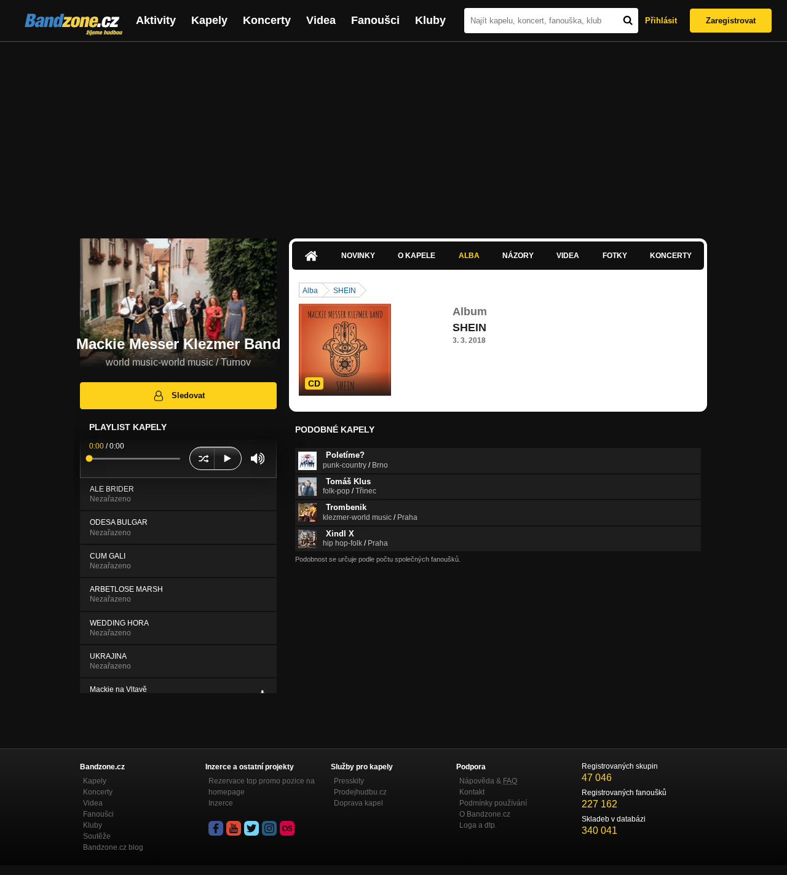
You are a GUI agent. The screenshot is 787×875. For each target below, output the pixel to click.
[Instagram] (269, 828)
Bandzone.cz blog (113, 847)
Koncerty (267, 20)
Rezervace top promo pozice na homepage (261, 786)
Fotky (615, 255)
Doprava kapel (358, 803)
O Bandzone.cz (484, 814)
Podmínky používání (493, 803)
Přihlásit (661, 20)
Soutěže (97, 836)
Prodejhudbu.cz (360, 792)
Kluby (430, 20)
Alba (469, 255)
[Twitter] (251, 828)
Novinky (358, 255)
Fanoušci (375, 20)
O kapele (416, 255)
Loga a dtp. (478, 825)
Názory (518, 255)
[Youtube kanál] (233, 828)
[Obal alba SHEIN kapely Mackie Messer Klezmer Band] (345, 350)
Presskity (349, 781)
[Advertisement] (393, 134)
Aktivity (156, 20)
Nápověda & (488, 781)
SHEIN (344, 290)
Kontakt (471, 792)
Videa (321, 20)
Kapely (209, 20)
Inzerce (220, 803)
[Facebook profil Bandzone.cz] (215, 828)
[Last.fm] (287, 828)
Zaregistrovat (731, 20)
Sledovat (188, 395)
